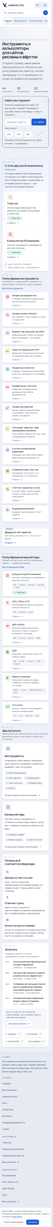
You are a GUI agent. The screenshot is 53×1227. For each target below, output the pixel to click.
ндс (28, 134)
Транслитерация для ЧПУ (25, 349)
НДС (14, 650)
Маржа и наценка (21, 676)
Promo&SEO (15, 1041)
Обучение (34, 1034)
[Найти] (45, 12)
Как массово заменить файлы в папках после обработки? (29, 974)
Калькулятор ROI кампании (23, 240)
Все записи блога (17, 1023)
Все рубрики (36, 1041)
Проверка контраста (13, 1155)
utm (18, 134)
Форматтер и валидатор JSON (28, 331)
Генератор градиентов (24, 295)
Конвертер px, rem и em (24, 385)
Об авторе (7, 1109)
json (9, 134)
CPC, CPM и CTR (20, 601)
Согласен (32, 1222)
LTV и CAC (17, 705)
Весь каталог (10, 1162)
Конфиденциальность (13, 1122)
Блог (47, 20)
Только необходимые (13, 1222)
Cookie (5, 1129)
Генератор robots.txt (23, 367)
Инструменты (20, 20)
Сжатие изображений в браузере (23, 450)
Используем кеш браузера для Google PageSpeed (29, 963)
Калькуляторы (35, 20)
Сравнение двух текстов (25, 469)
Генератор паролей (22, 406)
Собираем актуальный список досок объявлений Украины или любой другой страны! (29, 986)
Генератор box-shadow (24, 313)
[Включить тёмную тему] (45, 5)
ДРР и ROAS (18, 624)
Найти (40, 121)
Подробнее (16, 1216)
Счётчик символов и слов (26, 487)
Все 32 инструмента (12, 288)
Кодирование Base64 (23, 508)
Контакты (7, 1116)
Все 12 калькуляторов (13, 567)
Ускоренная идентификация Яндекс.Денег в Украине (28, 1000)
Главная (7, 20)
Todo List (12, 203)
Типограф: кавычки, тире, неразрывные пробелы (25, 429)
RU (37, 5)
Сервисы (14, 1034)
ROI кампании (9, 1175)
